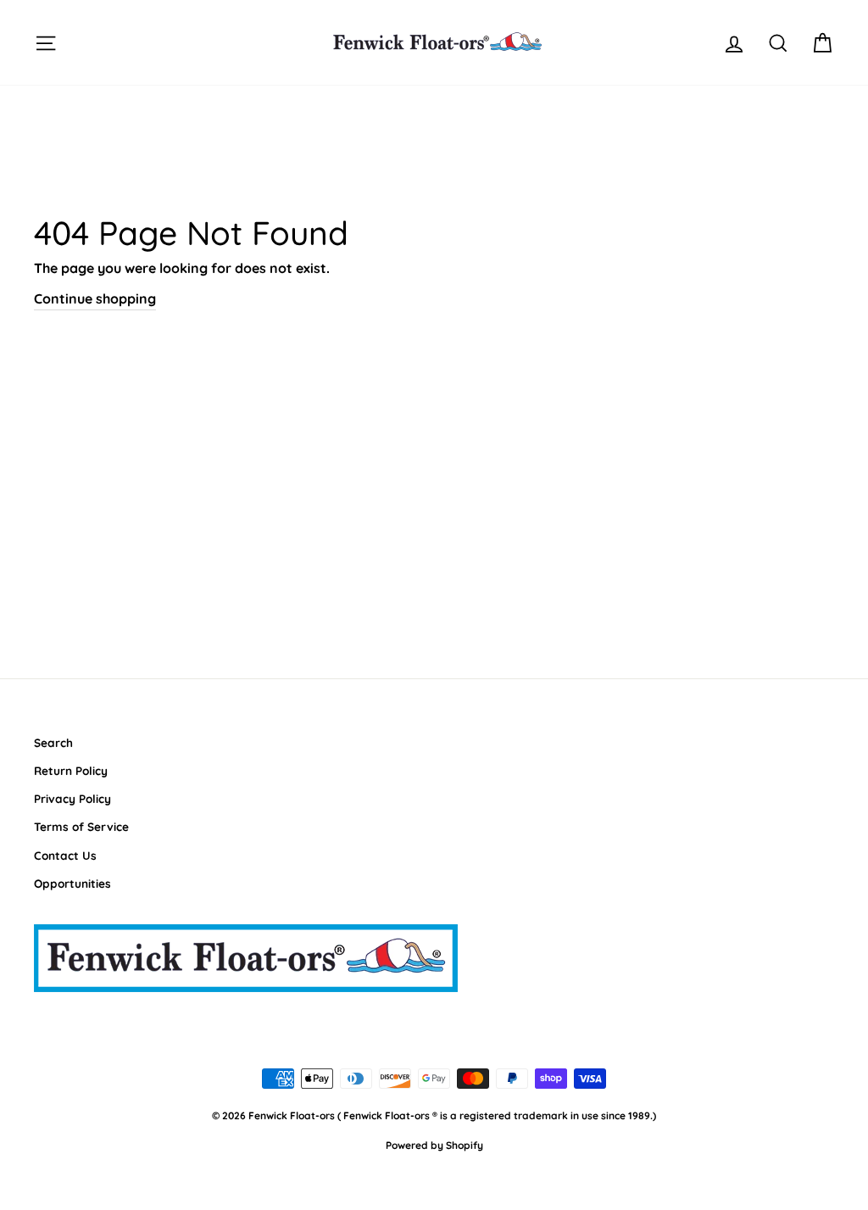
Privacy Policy (72, 798)
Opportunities (72, 883)
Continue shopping (95, 298)
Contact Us (65, 855)
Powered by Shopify (434, 1145)
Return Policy (71, 770)
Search (53, 742)
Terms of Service (81, 826)
